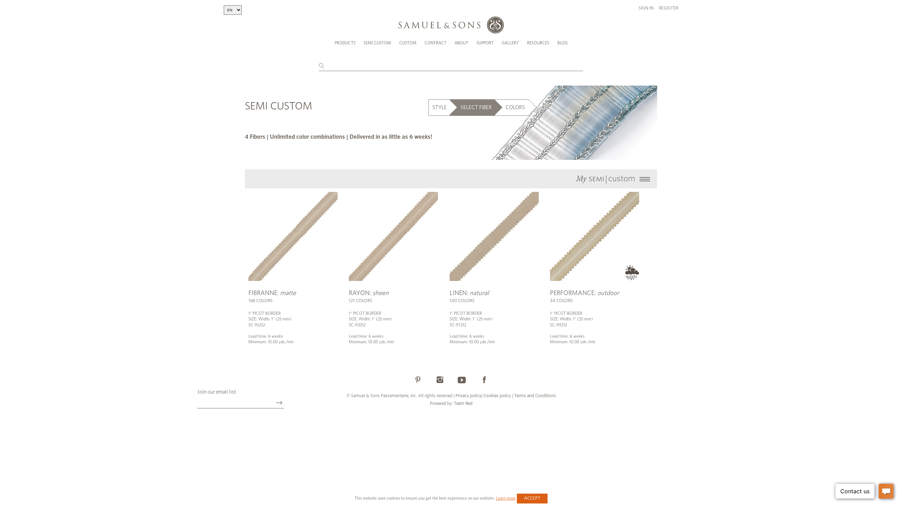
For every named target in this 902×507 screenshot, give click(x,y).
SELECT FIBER (476, 107)
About (461, 43)
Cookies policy (497, 396)
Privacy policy (468, 396)
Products (345, 43)
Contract (435, 43)
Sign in (646, 8)
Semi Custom (377, 43)
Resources (538, 43)
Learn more (506, 498)
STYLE (439, 107)
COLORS (515, 107)
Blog (562, 43)
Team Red (463, 403)
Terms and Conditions (534, 396)
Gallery (510, 43)
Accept (532, 498)
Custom (407, 43)
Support (485, 43)
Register (668, 8)
